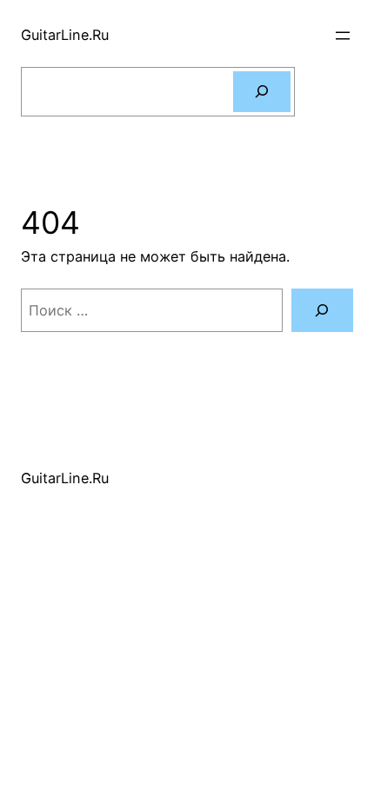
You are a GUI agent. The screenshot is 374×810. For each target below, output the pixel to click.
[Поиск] (262, 91)
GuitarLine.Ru (65, 34)
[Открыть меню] (342, 35)
